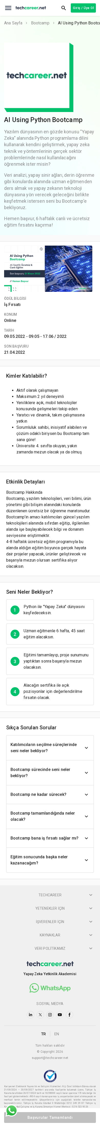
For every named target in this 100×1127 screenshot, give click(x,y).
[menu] (8, 8)
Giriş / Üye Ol (83, 8)
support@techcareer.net (50, 1058)
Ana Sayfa (13, 23)
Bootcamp (40, 23)
